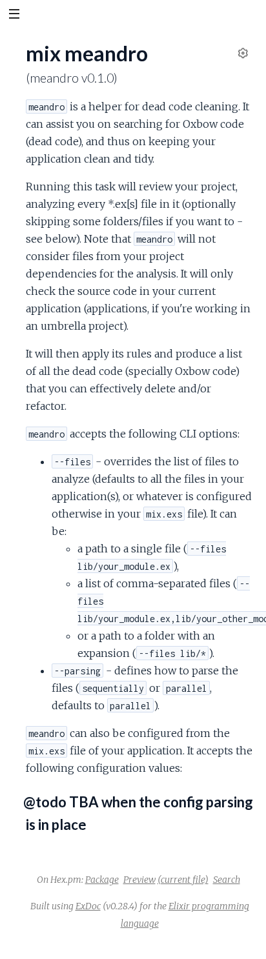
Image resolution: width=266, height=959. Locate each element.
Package (102, 879)
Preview (139, 879)
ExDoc (88, 906)
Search (226, 879)
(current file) (183, 879)
